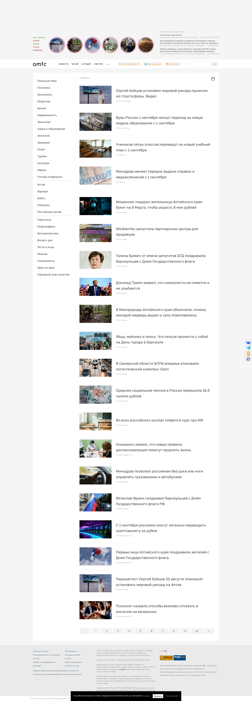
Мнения (42, 253)
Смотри (98, 64)
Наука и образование (51, 128)
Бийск (41, 198)
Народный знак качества (53, 274)
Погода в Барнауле (49, 176)
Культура (43, 163)
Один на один (46, 267)
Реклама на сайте (72, 655)
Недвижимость (47, 115)
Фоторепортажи (47, 233)
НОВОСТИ (84, 78)
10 (197, 631)
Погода (36, 658)
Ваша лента (174, 64)
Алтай (41, 184)
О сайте (68, 658)
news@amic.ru (124, 669)
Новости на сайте (40, 651)
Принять (158, 696)
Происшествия (47, 80)
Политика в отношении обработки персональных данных (57, 674)
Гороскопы (44, 219)
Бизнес (42, 108)
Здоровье (43, 142)
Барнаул (42, 191)
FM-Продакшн (71, 651)
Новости (63, 64)
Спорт (41, 149)
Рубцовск (43, 205)
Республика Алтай (49, 211)
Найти (214, 64)
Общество (43, 101)
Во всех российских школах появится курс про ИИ (159, 420)
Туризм (42, 156)
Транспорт (44, 122)
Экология (43, 135)
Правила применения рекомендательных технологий (56, 671)
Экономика (44, 94)
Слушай (86, 64)
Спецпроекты (46, 260)
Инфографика (46, 226)
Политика (43, 87)
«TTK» (69, 698)
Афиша (41, 169)
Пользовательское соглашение (46, 655)
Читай (75, 64)
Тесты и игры (45, 247)
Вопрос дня (44, 240)
